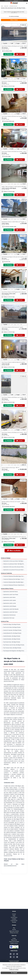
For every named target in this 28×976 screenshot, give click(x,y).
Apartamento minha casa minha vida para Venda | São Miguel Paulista (14, 566)
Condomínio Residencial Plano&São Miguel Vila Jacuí (14, 576)
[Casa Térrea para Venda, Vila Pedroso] (14, 384)
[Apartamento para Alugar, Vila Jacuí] (14, 243)
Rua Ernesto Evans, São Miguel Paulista (11, 642)
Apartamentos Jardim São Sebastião (10, 609)
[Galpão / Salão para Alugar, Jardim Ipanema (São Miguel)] (14, 173)
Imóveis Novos (14, 917)
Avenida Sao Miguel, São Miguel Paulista (11, 624)
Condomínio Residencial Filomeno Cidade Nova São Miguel (14, 585)
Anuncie (14, 929)
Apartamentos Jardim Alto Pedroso (10, 591)
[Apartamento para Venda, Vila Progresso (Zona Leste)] (14, 523)
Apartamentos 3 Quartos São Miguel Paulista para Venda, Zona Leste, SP (14, 12)
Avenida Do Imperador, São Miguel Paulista (12, 630)
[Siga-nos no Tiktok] (14, 954)
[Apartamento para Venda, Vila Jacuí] (14, 68)
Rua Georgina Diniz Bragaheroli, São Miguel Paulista (14, 650)
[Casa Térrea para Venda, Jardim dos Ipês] (14, 349)
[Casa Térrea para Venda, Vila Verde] (14, 138)
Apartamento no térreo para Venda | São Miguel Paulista (14, 561)
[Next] (25, 32)
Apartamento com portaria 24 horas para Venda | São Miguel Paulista (14, 569)
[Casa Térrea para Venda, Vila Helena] (14, 419)
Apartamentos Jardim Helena (9, 597)
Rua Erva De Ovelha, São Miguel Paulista (12, 627)
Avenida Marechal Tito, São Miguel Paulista (12, 633)
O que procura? (14, 920)
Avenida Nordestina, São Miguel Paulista (11, 636)
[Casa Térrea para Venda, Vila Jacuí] (14, 103)
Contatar (20, 54)
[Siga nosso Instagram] (17, 954)
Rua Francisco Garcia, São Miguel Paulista (12, 647)
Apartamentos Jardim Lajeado (9, 600)
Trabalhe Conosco (14, 943)
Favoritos (14, 922)
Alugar (14, 915)
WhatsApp (9, 54)
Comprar (14, 914)
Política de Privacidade (14, 941)
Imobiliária (14, 919)
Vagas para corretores (14, 931)
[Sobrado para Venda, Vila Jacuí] (14, 488)
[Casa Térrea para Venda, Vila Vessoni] (14, 32)
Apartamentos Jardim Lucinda (9, 603)
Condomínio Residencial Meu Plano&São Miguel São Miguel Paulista (14, 582)
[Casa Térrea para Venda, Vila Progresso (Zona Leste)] (14, 278)
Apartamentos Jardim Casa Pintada (10, 594)
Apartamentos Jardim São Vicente (10, 612)
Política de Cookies (13, 969)
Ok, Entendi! (14, 972)
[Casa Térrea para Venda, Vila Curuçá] (14, 313)
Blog (14, 927)
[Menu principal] (26, 3)
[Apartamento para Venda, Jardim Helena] (14, 208)
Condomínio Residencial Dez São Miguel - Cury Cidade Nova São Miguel (14, 579)
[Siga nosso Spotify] (10, 957)
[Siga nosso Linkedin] (14, 957)
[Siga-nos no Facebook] (10, 954)
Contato (14, 938)
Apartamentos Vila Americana (9, 615)
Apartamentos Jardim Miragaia (9, 606)
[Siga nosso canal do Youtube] (17, 957)
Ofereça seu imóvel (14, 932)
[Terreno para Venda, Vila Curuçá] (14, 454)
